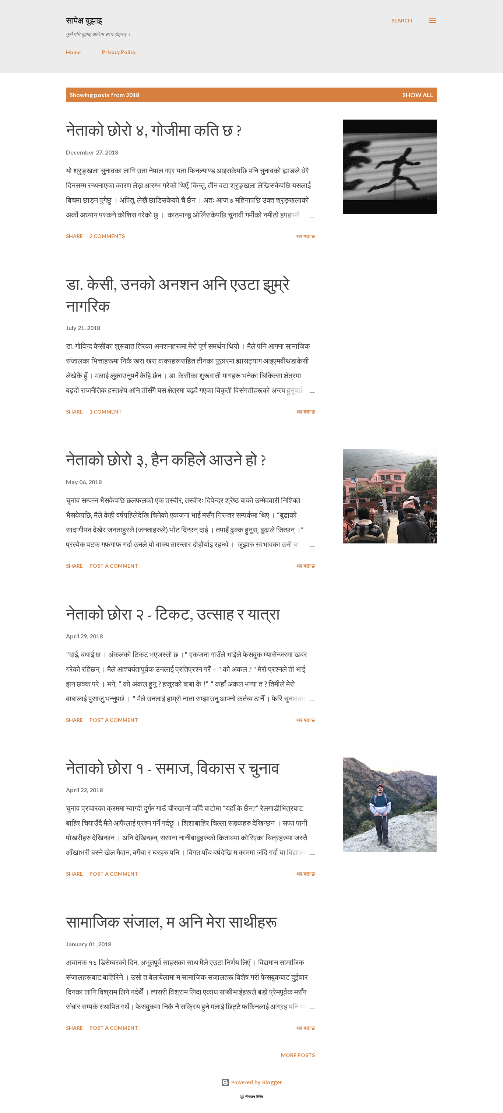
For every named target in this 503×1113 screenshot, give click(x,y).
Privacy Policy (119, 52)
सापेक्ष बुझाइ (84, 20)
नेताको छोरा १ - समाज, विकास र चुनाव (172, 768)
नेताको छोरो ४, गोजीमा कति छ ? (154, 130)
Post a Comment (113, 566)
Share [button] (74, 236)
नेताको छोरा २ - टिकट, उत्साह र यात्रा (173, 613)
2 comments (107, 236)
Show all (417, 94)
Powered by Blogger (256, 1082)
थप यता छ (305, 236)
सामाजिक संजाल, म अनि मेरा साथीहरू (171, 921)
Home (73, 52)
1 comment (105, 411)
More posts (298, 1055)
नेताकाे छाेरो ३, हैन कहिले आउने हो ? (166, 459)
